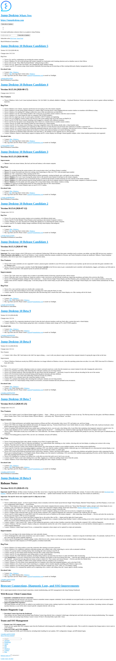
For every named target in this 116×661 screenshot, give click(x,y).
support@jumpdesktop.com (35, 75)
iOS (5, 647)
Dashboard (7, 642)
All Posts (7, 640)
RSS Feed (13, 38)
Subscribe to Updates (7, 24)
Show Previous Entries (7, 635)
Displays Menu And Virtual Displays (88, 507)
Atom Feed (20, 38)
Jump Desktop (16, 15)
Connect (6, 650)
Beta (5, 652)
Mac (11, 72)
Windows (16, 72)
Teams (6, 644)
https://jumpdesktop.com (12, 20)
